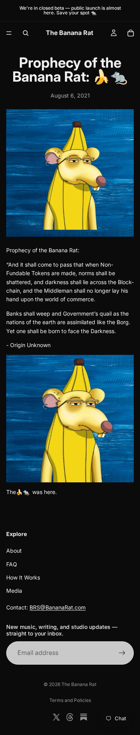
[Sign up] (122, 653)
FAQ (11, 564)
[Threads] (70, 717)
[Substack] (83, 717)
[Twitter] (56, 717)
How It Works (23, 577)
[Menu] (9, 33)
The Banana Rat (78, 684)
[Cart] (130, 33)
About (14, 550)
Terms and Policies (70, 700)
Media (14, 590)
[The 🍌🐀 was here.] (70, 418)
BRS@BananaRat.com (58, 607)
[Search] (25, 33)
